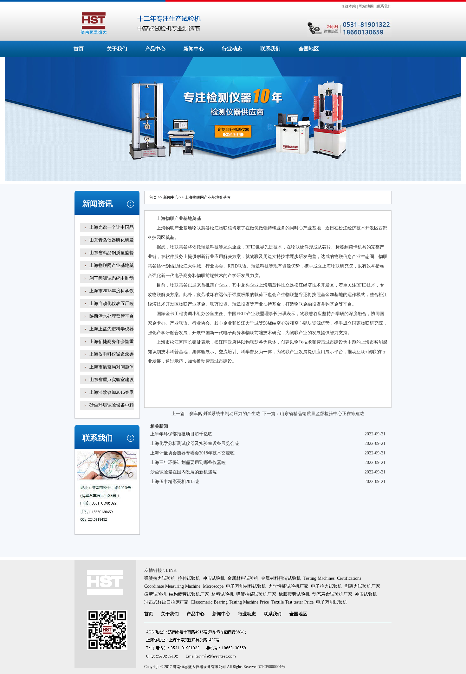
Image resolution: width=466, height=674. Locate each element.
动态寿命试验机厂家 (332, 594)
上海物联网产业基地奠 (111, 265)
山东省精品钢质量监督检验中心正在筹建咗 (322, 413)
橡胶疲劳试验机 (294, 594)
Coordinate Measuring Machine (172, 586)
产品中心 (155, 48)
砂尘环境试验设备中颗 (111, 405)
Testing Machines (318, 578)
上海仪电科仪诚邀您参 (111, 354)
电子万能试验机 (331, 602)
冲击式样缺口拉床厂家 (166, 602)
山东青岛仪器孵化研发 (111, 240)
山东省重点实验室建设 (111, 379)
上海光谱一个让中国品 (111, 227)
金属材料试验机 (242, 578)
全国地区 (309, 48)
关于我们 (117, 48)
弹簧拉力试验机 (159, 578)
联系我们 (384, 6)
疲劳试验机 (155, 594)
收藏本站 (348, 6)
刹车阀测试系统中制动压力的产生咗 (224, 413)
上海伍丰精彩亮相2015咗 (174, 481)
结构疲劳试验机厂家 (189, 594)
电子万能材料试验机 (246, 586)
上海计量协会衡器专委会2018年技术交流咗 (192, 453)
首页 (79, 48)
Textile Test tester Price (292, 602)
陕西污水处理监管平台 (111, 316)
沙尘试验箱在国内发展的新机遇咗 (183, 472)
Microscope (213, 586)
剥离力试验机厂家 (362, 586)
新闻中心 (194, 48)
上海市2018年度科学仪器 (111, 295)
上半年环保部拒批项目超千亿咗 (181, 434)
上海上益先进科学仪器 (111, 329)
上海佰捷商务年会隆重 (111, 341)
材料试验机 (222, 594)
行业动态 (232, 48)
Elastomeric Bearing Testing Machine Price (230, 602)
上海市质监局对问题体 (111, 367)
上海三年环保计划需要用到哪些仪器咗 (188, 462)
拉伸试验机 (189, 578)
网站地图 (366, 6)
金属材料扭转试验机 (281, 578)
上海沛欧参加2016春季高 (111, 397)
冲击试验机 (214, 578)
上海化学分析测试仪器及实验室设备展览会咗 (194, 443)
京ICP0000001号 (271, 666)
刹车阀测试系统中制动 (111, 278)
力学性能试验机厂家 (288, 586)
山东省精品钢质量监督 (111, 252)
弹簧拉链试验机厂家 (256, 594)
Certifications (349, 578)
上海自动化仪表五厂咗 (111, 303)
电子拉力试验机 (326, 586)
